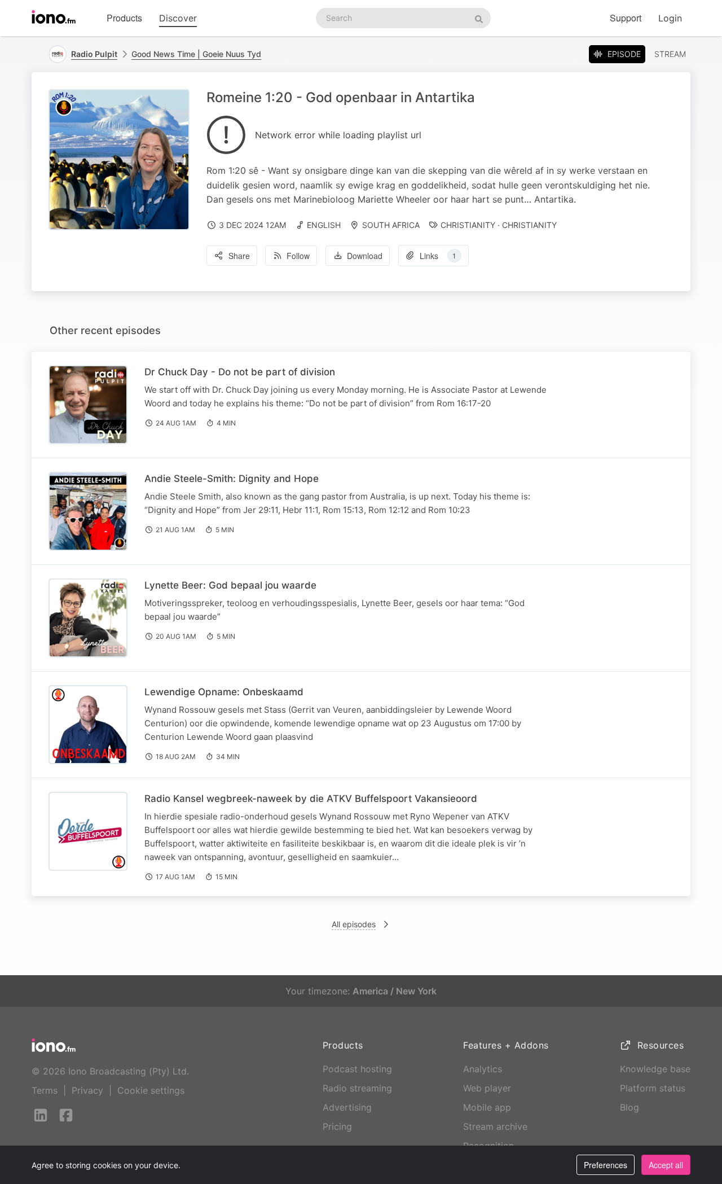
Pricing (337, 1126)
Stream (670, 54)
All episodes (354, 924)
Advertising (347, 1107)
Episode (624, 54)
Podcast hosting (357, 1069)
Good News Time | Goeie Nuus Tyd (196, 54)
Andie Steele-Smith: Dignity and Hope (231, 478)
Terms (45, 1090)
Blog (629, 1107)
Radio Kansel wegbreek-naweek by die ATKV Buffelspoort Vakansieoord (310, 798)
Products (124, 17)
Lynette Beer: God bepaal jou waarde (230, 585)
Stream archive (495, 1126)
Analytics (482, 1069)
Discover (178, 18)
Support (625, 17)
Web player (487, 1088)
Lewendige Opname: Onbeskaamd (223, 692)
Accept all (666, 1164)
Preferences (605, 1164)
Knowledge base (655, 1069)
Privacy (87, 1090)
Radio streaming (357, 1088)
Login (670, 18)
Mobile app (487, 1107)
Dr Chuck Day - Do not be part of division (239, 372)
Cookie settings (150, 1090)
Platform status (652, 1088)
